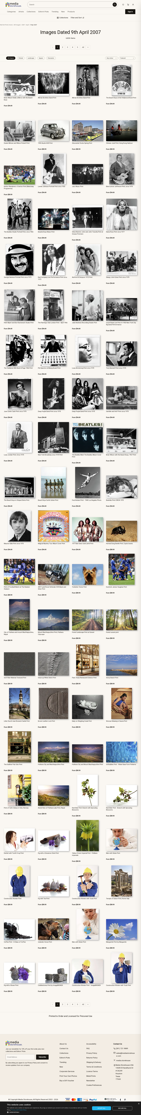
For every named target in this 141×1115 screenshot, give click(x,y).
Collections (31, 12)
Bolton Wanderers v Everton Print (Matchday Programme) (19, 187)
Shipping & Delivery (93, 1062)
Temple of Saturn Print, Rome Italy (117, 899)
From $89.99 (42, 149)
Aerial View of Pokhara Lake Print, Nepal (51, 808)
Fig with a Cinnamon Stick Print (48, 853)
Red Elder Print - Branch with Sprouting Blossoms (119, 809)
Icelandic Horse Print (45, 942)
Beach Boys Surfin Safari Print (48, 500)
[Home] (15, 4)
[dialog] (70, 1108)
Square (41, 58)
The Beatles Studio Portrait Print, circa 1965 (18, 232)
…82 (82, 47)
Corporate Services (67, 1071)
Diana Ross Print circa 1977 (115, 232)
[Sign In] (133, 4)
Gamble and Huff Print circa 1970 (117, 411)
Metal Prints (91, 1076)
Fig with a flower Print (11, 985)
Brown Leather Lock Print (46, 721)
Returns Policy (91, 1058)
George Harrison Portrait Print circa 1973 (17, 277)
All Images (17, 25)
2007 (23, 25)
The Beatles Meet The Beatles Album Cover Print (86, 456)
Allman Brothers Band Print (47, 98)
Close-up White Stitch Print (47, 678)
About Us (63, 1044)
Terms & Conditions (94, 1067)
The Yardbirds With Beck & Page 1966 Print (18, 368)
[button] (48, 1112)
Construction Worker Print (12, 899)
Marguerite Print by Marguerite (116, 942)
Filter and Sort (76, 18)
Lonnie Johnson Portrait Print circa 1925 (51, 186)
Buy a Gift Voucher (67, 1081)
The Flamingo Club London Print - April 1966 (52, 323)
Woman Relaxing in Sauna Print (116, 721)
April (27, 25)
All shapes (11, 58)
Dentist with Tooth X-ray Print (14, 853)
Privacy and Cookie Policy (18, 1110)
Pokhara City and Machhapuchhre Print (51, 764)
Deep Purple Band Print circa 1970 (49, 411)
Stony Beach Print (112, 678)
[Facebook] (120, 1101)
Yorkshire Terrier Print (79, 587)
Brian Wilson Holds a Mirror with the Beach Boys (18, 99)
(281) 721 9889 (122, 1048)
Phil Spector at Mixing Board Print (49, 368)
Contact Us (64, 1048)
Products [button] (71, 12)
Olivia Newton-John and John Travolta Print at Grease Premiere (87, 233)
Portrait (21, 58)
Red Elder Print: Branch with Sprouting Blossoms (84, 809)
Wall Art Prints (4, 25)
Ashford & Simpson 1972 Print (82, 277)
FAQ (88, 1048)
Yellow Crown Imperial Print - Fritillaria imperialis (84, 854)
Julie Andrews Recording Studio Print (84, 323)
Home (11, 25)
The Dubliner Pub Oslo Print (13, 764)
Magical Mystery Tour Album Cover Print (51, 543)
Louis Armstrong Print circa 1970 (83, 368)
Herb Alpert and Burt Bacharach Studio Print (19, 323)
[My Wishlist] (123, 4)
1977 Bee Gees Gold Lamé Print (82, 543)
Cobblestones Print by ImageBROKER (50, 985)
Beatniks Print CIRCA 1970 (115, 500)
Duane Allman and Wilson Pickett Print (17, 143)
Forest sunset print (112, 632)
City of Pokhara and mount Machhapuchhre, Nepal (19, 633)
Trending (55, 12)
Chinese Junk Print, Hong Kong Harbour (119, 143)
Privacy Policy (91, 1053)
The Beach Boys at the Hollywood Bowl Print (121, 98)
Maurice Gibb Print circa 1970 (14, 543)
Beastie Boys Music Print (46, 232)
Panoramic (51, 58)
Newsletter (90, 1081)
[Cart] (128, 4)
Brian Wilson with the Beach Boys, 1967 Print (121, 455)
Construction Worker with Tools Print (84, 899)
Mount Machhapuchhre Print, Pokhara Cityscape (50, 633)
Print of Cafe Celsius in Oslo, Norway (16, 808)
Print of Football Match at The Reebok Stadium (17, 588)
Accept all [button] (101, 1108)
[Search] (115, 4)
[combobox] (70, 4)
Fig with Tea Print (43, 899)
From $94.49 (8, 106)
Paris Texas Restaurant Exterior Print (84, 678)
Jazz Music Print (77, 186)
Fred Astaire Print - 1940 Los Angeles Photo (86, 500)
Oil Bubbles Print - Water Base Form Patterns (121, 764)
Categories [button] (11, 12)
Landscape (31, 58)
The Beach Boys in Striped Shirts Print (16, 500)
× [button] (138, 1104)
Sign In (130, 12)
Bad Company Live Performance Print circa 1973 (52, 278)
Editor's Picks (43, 12)
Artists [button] (21, 12)
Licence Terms (92, 1071)
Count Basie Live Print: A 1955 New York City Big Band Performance (121, 324)
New (63, 12)
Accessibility (91, 1044)
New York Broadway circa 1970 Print (50, 455)
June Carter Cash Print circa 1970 (15, 411)
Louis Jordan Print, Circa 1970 (14, 455)
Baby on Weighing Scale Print (82, 721)
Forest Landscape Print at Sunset (83, 632)
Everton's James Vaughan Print (116, 587)
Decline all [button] (122, 1108)
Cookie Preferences (94, 1085)
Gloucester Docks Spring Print (82, 143)
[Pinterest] (125, 1101)
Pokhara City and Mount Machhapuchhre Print (87, 764)
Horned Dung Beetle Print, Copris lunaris (119, 543)
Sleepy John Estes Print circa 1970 (117, 277)
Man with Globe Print (113, 853)
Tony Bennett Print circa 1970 (116, 368)
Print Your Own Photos (68, 1076)
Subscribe (42, 1057)
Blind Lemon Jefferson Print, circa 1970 (119, 186)
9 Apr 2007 (33, 25)
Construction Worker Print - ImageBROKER (86, 985)
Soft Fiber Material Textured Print (15, 678)
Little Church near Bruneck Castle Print (17, 721)
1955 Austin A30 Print (45, 143)
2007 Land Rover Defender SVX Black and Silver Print (52, 588)
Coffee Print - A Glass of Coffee (15, 942)
